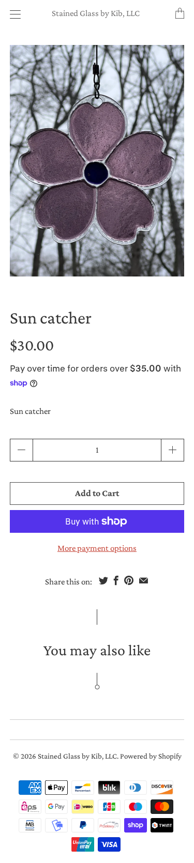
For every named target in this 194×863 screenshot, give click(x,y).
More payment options (97, 548)
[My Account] (13, 14)
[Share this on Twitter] (103, 580)
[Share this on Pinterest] (129, 580)
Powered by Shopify (151, 756)
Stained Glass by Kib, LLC (96, 13)
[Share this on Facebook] (116, 580)
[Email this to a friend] (144, 580)
